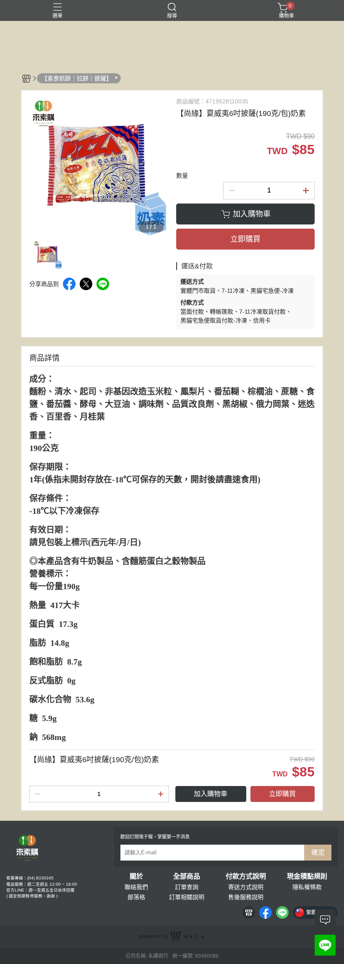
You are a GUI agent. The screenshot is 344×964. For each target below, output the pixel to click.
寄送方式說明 (245, 887)
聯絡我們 (136, 887)
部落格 (136, 897)
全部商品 (186, 876)
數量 (182, 175)
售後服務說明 (245, 897)
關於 (136, 876)
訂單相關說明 (186, 897)
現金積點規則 (307, 876)
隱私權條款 (307, 887)
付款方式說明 (246, 876)
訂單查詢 (186, 887)
